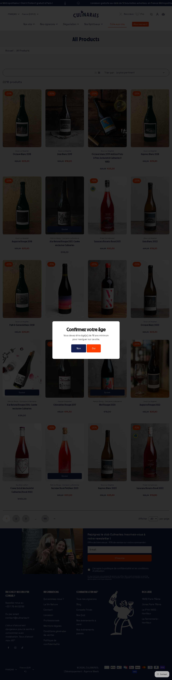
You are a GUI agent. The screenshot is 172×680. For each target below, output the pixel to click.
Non (79, 348)
